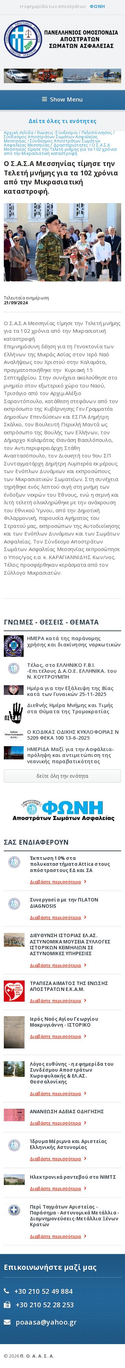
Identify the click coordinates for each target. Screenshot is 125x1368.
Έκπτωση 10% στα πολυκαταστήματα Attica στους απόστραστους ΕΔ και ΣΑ (70, 864)
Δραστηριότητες (70, 145)
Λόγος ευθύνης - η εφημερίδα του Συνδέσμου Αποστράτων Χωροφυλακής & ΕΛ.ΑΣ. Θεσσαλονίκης (72, 1073)
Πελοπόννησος (97, 133)
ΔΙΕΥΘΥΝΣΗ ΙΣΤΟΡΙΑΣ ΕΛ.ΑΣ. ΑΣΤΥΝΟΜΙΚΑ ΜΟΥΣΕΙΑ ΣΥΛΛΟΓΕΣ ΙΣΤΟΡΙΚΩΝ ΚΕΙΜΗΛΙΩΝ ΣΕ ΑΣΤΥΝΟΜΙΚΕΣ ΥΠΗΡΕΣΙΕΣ (70, 944)
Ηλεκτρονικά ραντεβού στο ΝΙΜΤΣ (73, 1177)
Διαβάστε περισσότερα (55, 882)
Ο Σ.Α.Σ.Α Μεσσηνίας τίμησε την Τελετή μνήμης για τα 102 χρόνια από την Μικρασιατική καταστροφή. (60, 149)
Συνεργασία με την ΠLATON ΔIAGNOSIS (64, 903)
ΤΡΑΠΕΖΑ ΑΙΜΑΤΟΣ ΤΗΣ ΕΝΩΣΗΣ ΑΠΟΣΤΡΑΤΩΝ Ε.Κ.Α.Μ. (69, 986)
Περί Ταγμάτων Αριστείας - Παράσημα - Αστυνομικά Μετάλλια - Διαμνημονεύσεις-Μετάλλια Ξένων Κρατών (74, 1216)
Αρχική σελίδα (18, 133)
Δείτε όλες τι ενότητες (62, 121)
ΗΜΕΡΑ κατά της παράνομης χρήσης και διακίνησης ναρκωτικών (74, 641)
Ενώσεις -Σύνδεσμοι (57, 133)
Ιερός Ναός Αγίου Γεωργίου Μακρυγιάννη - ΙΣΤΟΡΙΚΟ (64, 1022)
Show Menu (66, 99)
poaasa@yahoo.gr (46, 1322)
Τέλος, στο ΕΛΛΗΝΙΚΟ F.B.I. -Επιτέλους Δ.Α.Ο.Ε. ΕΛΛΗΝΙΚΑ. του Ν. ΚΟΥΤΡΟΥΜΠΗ (72, 671)
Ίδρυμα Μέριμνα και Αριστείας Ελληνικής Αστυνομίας (68, 1144)
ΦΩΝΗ (97, 6)
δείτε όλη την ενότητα (62, 776)
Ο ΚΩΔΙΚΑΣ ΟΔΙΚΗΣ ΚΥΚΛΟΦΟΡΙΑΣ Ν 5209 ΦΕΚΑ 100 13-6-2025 (73, 735)
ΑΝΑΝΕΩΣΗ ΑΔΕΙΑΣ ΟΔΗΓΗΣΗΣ (67, 1111)
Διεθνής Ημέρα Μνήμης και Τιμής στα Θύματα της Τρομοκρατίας (70, 708)
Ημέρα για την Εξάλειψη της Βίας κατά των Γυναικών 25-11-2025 (70, 691)
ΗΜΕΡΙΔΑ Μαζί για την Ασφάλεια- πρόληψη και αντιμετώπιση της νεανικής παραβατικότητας (70, 755)
